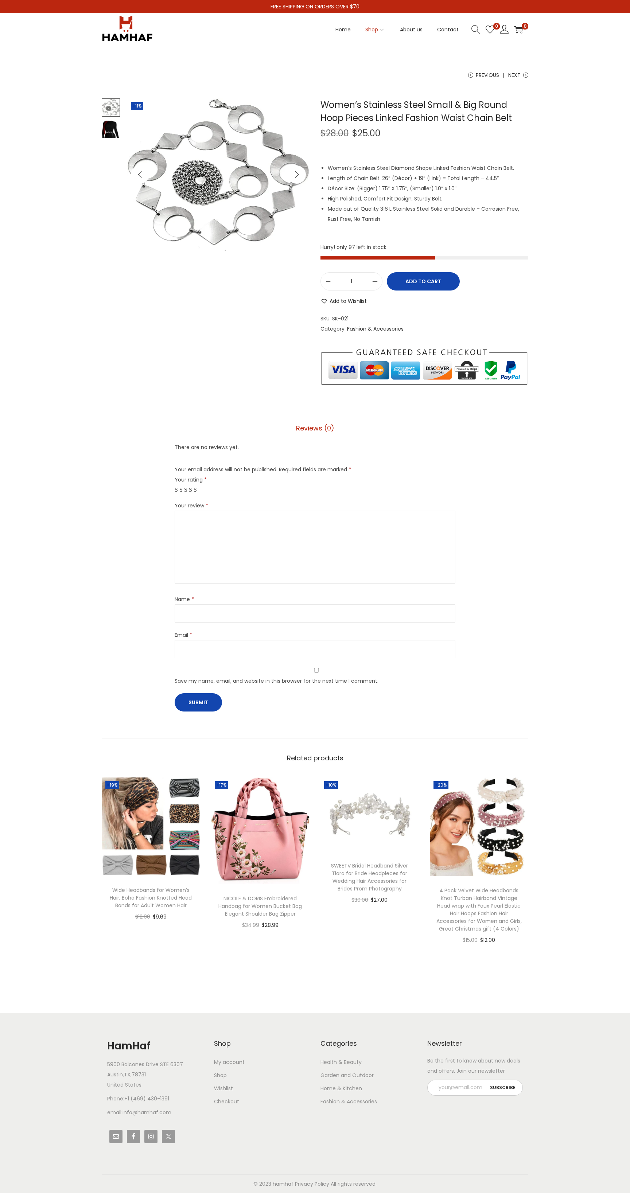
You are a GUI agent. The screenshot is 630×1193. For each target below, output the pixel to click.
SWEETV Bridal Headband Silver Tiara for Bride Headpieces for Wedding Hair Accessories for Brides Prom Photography (369, 877)
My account (229, 1062)
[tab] (315, 428)
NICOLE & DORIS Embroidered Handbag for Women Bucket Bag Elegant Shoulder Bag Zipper (260, 906)
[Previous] (140, 174)
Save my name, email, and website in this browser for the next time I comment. (276, 681)
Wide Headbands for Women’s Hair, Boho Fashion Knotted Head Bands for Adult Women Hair (151, 897)
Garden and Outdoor (347, 1075)
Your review (191, 505)
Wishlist (223, 1088)
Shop (220, 1075)
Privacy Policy (312, 1184)
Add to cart (423, 281)
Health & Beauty (341, 1062)
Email (183, 635)
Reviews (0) (315, 428)
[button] (343, 301)
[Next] (297, 174)
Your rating (191, 479)
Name (184, 599)
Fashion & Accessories (375, 328)
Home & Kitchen (341, 1088)
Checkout (226, 1101)
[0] (490, 29)
